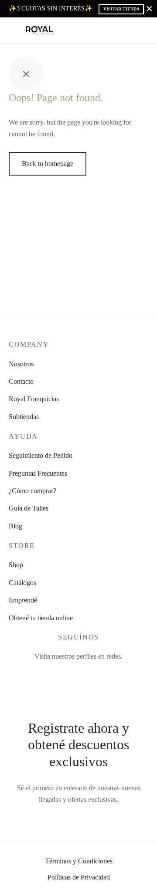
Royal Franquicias (34, 399)
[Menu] (14, 30)
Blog (15, 526)
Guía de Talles (28, 508)
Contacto (21, 381)
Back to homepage (47, 163)
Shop (16, 564)
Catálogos (22, 582)
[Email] (109, 674)
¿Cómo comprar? (32, 490)
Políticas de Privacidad (79, 877)
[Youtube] (89, 674)
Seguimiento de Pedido (40, 455)
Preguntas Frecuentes (38, 473)
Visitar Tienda (121, 9)
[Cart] (143, 30)
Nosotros (21, 364)
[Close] (149, 8)
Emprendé (23, 600)
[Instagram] (68, 674)
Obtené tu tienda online (41, 618)
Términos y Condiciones (79, 861)
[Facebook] (48, 674)
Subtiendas (24, 416)
